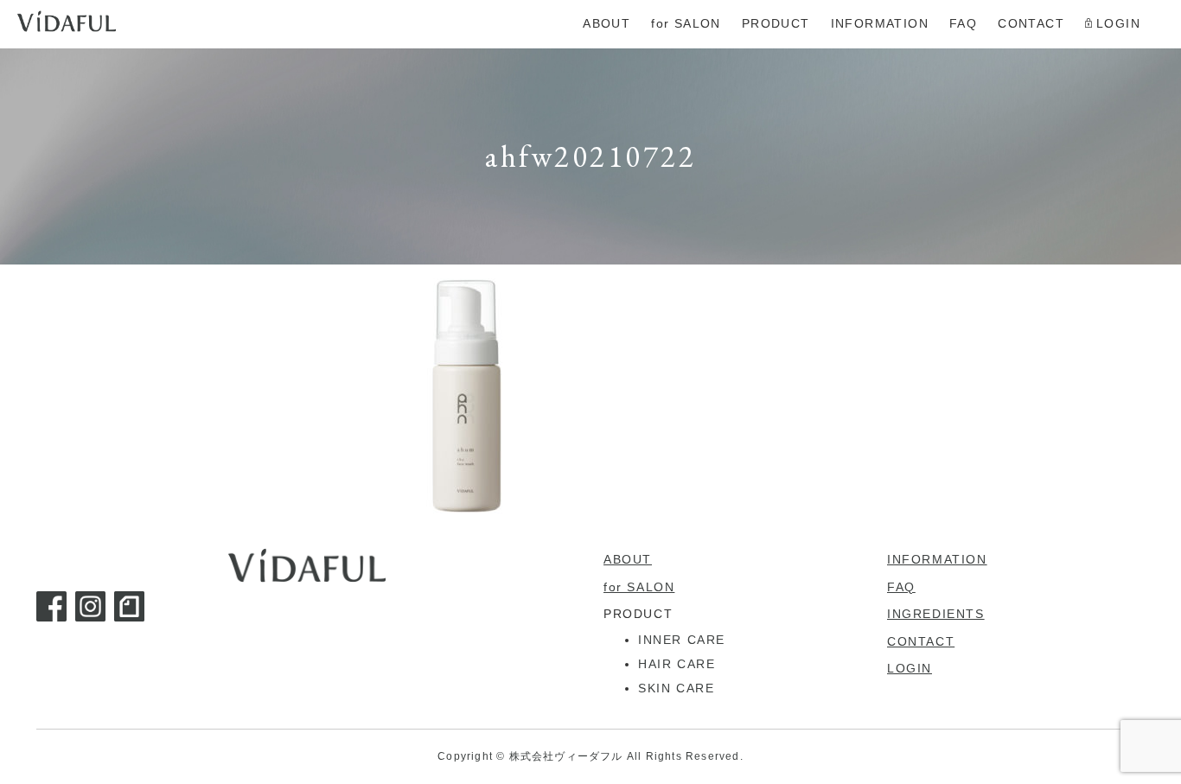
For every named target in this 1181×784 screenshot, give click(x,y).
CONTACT (920, 641)
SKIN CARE (676, 688)
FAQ (901, 587)
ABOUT (627, 559)
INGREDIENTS (936, 614)
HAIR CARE (676, 664)
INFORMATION (937, 559)
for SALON (638, 587)
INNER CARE (681, 640)
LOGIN (909, 668)
